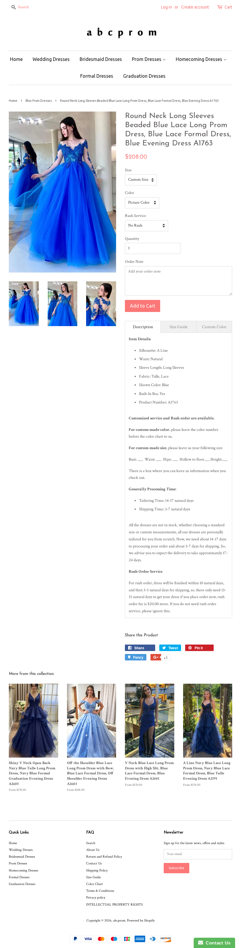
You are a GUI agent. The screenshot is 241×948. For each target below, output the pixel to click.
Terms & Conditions (100, 891)
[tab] (143, 327)
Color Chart (94, 884)
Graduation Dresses (144, 76)
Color (129, 192)
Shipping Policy (97, 870)
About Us (92, 850)
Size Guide (93, 877)
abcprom (119, 920)
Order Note (134, 261)
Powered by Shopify (141, 920)
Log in (166, 7)
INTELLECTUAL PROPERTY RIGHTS (114, 904)
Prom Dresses (147, 59)
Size (128, 170)
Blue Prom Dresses (39, 100)
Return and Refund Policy (104, 856)
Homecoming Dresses (199, 59)
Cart (228, 7)
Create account (195, 7)
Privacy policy (95, 897)
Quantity (132, 238)
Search (90, 843)
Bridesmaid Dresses (101, 59)
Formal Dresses (96, 76)
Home (16, 59)
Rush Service (135, 215)
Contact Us (94, 863)
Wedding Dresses (51, 59)
